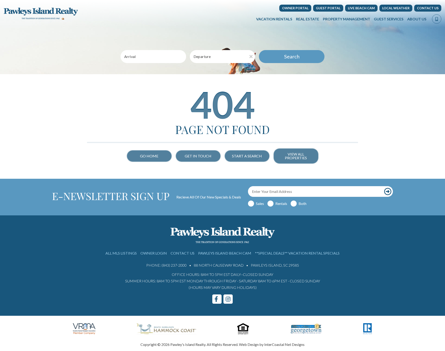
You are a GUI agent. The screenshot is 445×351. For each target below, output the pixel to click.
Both (302, 203)
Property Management (346, 19)
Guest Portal (328, 8)
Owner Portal (295, 8)
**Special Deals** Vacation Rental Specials (297, 253)
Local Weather (396, 8)
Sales (260, 203)
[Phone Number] (436, 19)
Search (291, 56)
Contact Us (428, 8)
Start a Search (247, 156)
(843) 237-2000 (174, 265)
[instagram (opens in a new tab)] (228, 299)
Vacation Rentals (274, 19)
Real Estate (307, 19)
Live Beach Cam (361, 8)
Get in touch (198, 156)
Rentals (281, 203)
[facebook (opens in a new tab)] (217, 299)
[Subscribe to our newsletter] (387, 191)
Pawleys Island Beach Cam (224, 253)
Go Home (149, 156)
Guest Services (389, 19)
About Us (416, 19)
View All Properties (296, 156)
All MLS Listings (121, 253)
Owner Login (153, 253)
